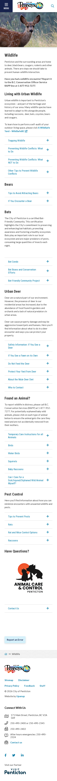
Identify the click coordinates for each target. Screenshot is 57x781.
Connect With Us (15, 707)
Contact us (16, 742)
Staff (42, 685)
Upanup (20, 696)
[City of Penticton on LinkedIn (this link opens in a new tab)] (22, 755)
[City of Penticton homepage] (30, 6)
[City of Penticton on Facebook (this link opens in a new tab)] (5, 755)
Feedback (29, 685)
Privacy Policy (12, 685)
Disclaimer (23, 680)
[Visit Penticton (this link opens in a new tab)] (15, 771)
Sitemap (9, 680)
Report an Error (15, 639)
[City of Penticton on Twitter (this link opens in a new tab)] (13, 755)
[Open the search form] (52, 6)
